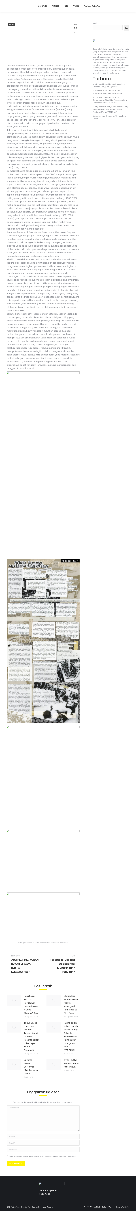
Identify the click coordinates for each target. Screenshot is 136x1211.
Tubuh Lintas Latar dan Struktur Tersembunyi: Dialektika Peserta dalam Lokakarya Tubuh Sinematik (31, 1036)
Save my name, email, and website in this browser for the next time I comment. (42, 1156)
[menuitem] (41, 6)
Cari (95, 23)
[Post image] (14, 1000)
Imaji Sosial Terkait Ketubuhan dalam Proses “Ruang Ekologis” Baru (31, 1004)
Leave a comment (60, 943)
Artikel (11, 24)
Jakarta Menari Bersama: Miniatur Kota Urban (31, 1066)
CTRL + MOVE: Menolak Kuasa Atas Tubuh (71, 1063)
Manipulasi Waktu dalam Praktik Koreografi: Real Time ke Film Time (71, 1004)
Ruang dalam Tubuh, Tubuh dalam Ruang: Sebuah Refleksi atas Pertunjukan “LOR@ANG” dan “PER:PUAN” (71, 1036)
